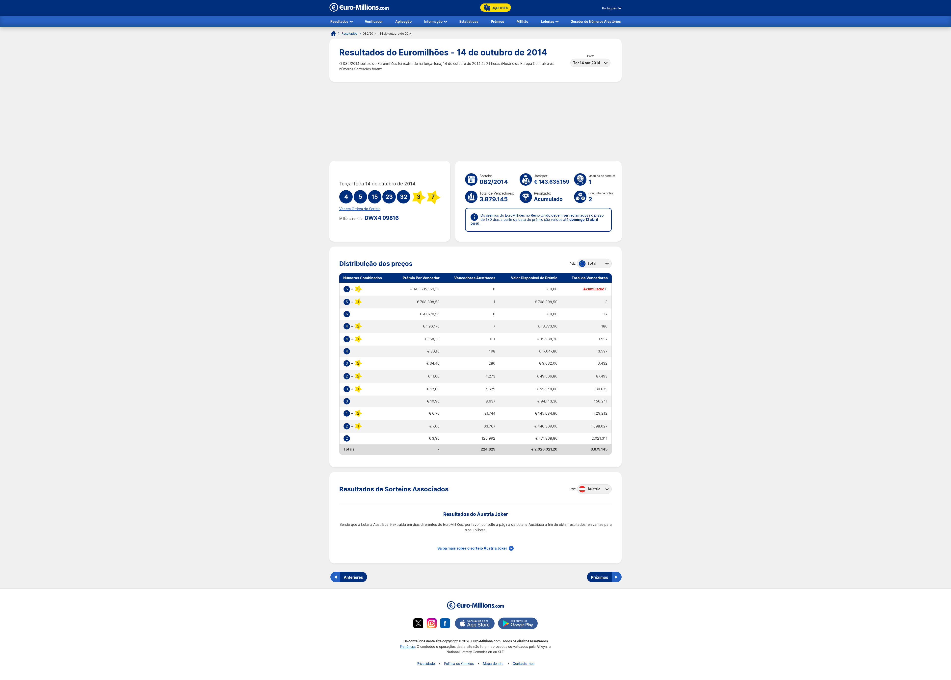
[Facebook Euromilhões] (445, 624)
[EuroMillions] (359, 10)
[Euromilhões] (333, 33)
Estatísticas (468, 21)
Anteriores (353, 577)
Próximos (599, 577)
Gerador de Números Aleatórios (596, 21)
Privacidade (426, 663)
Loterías (547, 21)
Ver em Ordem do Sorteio (359, 209)
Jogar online (500, 7)
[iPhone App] (475, 624)
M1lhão (522, 21)
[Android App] (518, 624)
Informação (433, 21)
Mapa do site (493, 663)
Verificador (374, 21)
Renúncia (407, 646)
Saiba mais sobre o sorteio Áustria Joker (472, 548)
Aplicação (403, 21)
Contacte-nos (523, 663)
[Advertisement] (475, 121)
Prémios (497, 21)
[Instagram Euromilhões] (431, 624)
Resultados (339, 21)
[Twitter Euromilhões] (418, 624)
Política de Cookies (459, 663)
